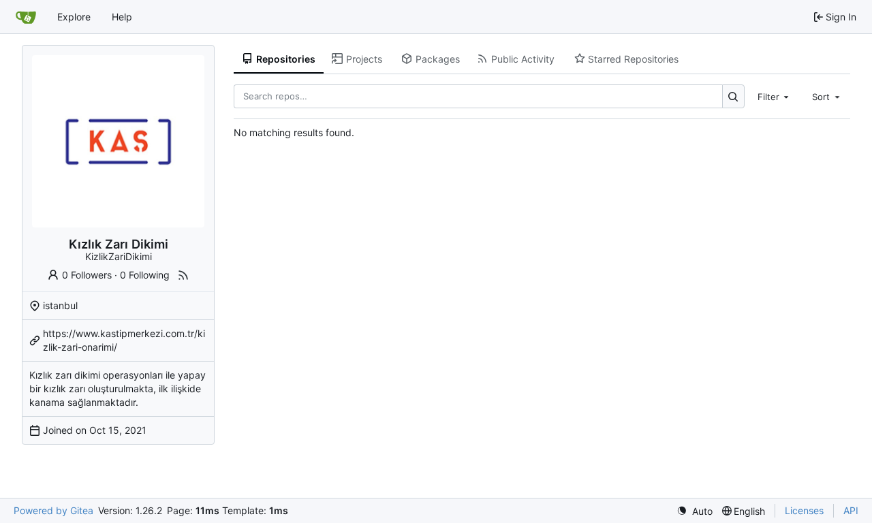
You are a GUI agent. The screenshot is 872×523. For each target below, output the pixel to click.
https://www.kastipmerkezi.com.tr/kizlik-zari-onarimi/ (124, 340)
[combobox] (774, 96)
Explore (74, 16)
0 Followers (87, 275)
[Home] (26, 17)
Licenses (804, 510)
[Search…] (733, 96)
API (850, 510)
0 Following (145, 275)
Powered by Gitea (53, 510)
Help (122, 16)
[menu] (694, 511)
